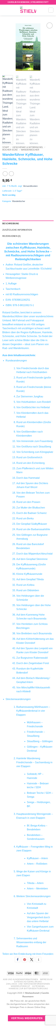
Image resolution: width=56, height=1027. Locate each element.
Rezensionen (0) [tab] (11, 236)
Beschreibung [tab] (10, 223)
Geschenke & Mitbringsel (27, 147)
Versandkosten (30, 186)
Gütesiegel (38, 986)
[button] (4, 10)
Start (5, 147)
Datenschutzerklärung (28, 982)
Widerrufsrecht (20, 986)
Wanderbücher (30, 150)
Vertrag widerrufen (27, 1018)
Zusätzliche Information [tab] (17, 230)
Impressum (46, 979)
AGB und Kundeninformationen (20, 979)
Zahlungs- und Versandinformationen (28, 984)
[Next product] (5, 173)
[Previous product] (11, 173)
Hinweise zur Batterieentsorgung (28, 988)
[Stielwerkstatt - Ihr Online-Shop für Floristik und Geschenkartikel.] (28, 10)
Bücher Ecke (10, 150)
